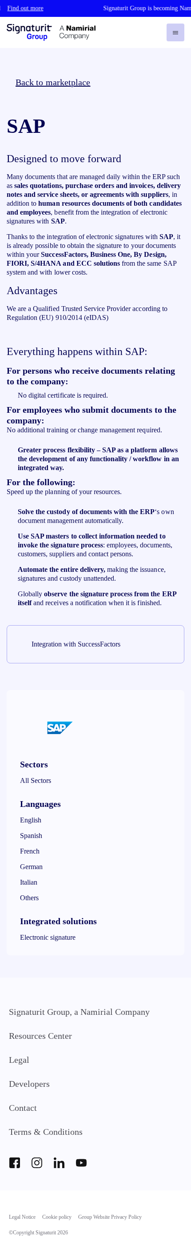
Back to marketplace (53, 82)
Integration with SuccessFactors (76, 644)
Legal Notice (22, 1217)
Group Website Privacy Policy (110, 1217)
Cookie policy (57, 1217)
